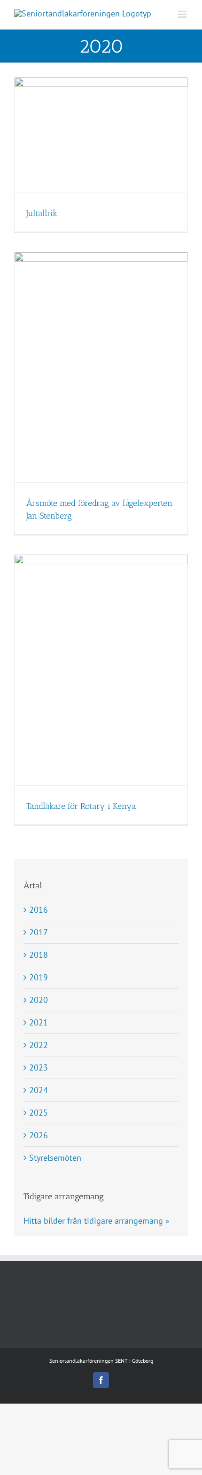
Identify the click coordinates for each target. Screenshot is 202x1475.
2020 (38, 999)
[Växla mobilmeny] (183, 14)
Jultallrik (41, 213)
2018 (38, 954)
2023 (38, 1067)
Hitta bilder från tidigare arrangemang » (96, 1220)
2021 (38, 1022)
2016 (38, 909)
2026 (38, 1135)
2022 (38, 1045)
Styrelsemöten (55, 1157)
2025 (38, 1112)
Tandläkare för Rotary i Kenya (81, 806)
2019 (38, 977)
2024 (38, 1090)
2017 (38, 932)
